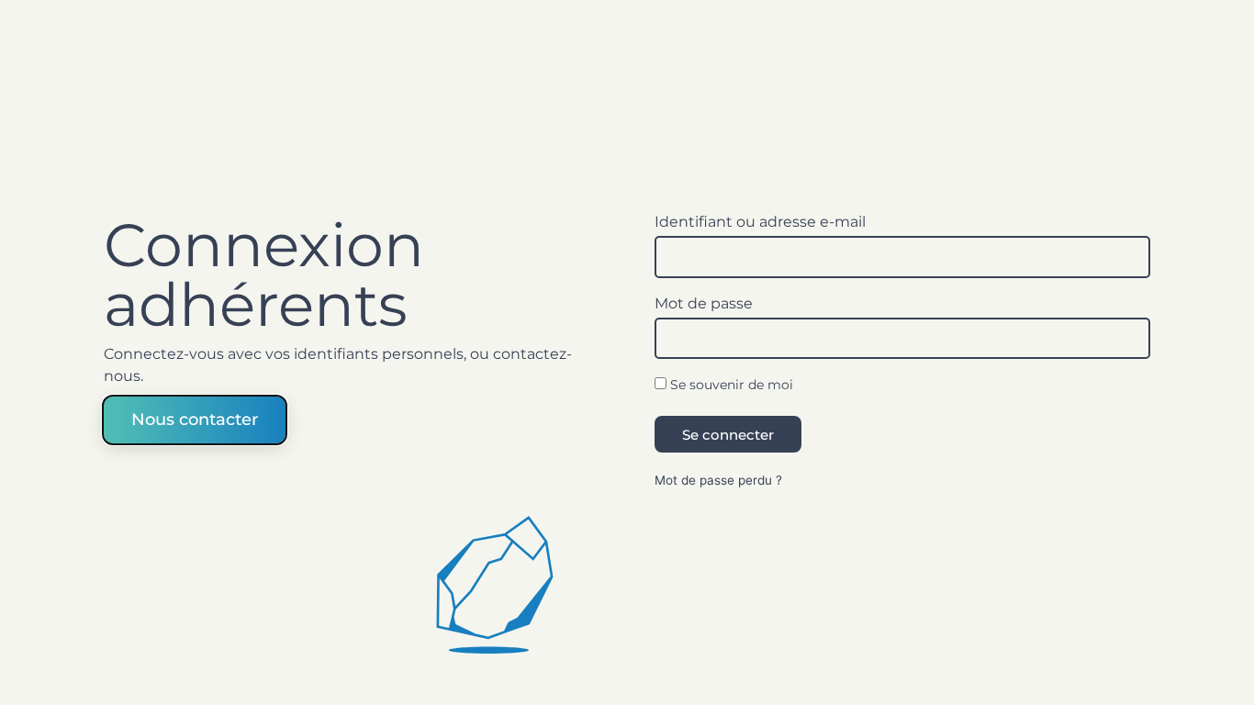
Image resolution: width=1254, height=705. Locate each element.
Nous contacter (194, 419)
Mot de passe (704, 304)
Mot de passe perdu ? (718, 480)
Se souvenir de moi (729, 384)
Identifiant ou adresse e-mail (760, 222)
